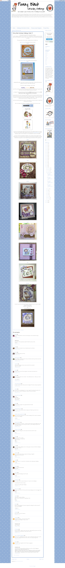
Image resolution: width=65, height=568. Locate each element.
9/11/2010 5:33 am (17, 544)
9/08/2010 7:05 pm (17, 493)
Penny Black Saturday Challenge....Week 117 (50, 186)
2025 (47, 145)
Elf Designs (16, 529)
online (46, 44)
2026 (47, 143)
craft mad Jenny (17, 357)
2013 (47, 162)
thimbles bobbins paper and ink (19, 414)
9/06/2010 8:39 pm (17, 457)
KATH (27, 222)
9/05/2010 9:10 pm (17, 419)
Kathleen (16, 452)
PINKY (28, 61)
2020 (47, 152)
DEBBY (28, 139)
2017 (47, 156)
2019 (47, 153)
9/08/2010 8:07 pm (17, 501)
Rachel (16, 504)
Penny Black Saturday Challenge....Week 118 (50, 182)
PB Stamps (23, 42)
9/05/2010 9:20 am (17, 380)
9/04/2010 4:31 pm (17, 354)
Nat (45, 61)
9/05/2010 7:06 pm (17, 411)
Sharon (16, 472)
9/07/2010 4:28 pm (17, 469)
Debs (15, 436)
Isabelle (16, 496)
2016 (47, 158)
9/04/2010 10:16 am (17, 337)
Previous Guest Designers (36, 28)
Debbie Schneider (17, 422)
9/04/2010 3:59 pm (17, 349)
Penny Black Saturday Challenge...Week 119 (49, 178)
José (15, 445)
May (48, 193)
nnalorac (16, 512)
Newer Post (14, 559)
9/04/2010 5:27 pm (17, 361)
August (48, 188)
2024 (47, 146)
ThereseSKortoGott (18, 395)
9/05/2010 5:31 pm (17, 392)
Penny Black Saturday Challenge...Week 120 (49, 174)
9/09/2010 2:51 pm (17, 514)
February (48, 197)
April (48, 194)
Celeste (16, 541)
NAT (27, 262)
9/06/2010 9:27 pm (17, 463)
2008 (47, 202)
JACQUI (27, 181)
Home (14, 28)
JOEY (27, 201)
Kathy (16, 370)
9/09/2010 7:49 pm (17, 526)
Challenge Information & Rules (23, 28)
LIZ (27, 241)
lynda (15, 403)
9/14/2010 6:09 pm (17, 553)
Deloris (16, 389)
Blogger (34, 566)
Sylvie (46, 64)
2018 (47, 155)
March (48, 196)
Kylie (46, 56)
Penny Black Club (36, 132)
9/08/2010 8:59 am (17, 476)
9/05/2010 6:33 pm (17, 400)
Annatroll (16, 363)
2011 (47, 165)
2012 (47, 164)
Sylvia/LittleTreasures (18, 408)
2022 (47, 149)
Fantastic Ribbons (23, 60)
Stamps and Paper (17, 429)
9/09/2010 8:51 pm (17, 532)
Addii (15, 346)
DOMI (28, 160)
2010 (47, 166)
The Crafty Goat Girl (18, 383)
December (48, 168)
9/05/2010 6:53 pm (17, 405)
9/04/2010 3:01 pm (17, 344)
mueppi (16, 466)
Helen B (46, 52)
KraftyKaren (17, 479)
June (48, 191)
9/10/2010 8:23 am (17, 538)
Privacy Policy (46, 28)
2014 (47, 161)
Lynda (16, 375)
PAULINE (27, 283)
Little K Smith (17, 488)
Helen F (46, 54)
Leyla (15, 460)
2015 (47, 159)
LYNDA (28, 43)
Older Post (41, 559)
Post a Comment (16, 555)
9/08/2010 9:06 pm (17, 509)
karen (16, 352)
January (48, 199)
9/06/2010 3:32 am (17, 426)
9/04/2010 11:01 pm (17, 372)
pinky (15, 334)
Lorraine (46, 57)
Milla (46, 60)
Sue (45, 63)
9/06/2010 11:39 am (17, 433)
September (49, 172)
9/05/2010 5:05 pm (17, 386)
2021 (47, 151)
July (48, 190)
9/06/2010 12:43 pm (17, 442)
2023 (47, 148)
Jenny (46, 55)
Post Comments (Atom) (19, 561)
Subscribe (49, 39)
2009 (47, 200)
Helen (46, 47)
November (48, 169)
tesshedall (16, 517)
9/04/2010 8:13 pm (17, 367)
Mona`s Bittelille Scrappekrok (19, 535)
